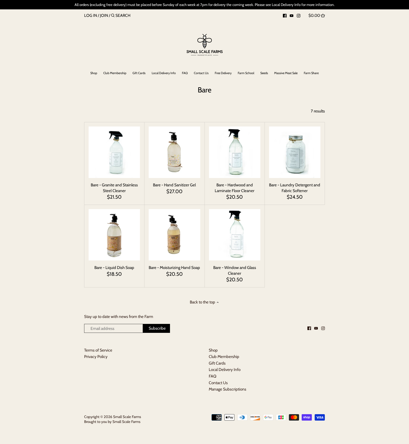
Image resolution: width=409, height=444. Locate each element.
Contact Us (218, 382)
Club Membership (224, 356)
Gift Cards (217, 363)
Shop (213, 350)
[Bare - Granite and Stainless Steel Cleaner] (114, 152)
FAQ (212, 376)
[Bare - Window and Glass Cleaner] (234, 234)
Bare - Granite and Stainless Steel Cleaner (114, 187)
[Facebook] (285, 15)
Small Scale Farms (127, 416)
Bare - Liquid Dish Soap (114, 267)
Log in (90, 15)
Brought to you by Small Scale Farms (112, 421)
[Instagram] (298, 15)
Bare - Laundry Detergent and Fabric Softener (294, 187)
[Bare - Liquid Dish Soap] (114, 234)
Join (104, 15)
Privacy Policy (96, 356)
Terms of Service (98, 350)
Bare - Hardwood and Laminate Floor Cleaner (234, 187)
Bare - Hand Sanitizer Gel (174, 184)
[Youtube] (291, 15)
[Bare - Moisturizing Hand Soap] (174, 234)
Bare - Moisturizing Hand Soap (174, 267)
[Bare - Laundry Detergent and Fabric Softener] (294, 152)
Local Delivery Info (225, 369)
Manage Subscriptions (227, 389)
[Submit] (113, 16)
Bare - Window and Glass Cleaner (234, 270)
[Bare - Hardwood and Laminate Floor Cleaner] (234, 152)
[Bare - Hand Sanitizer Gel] (174, 152)
